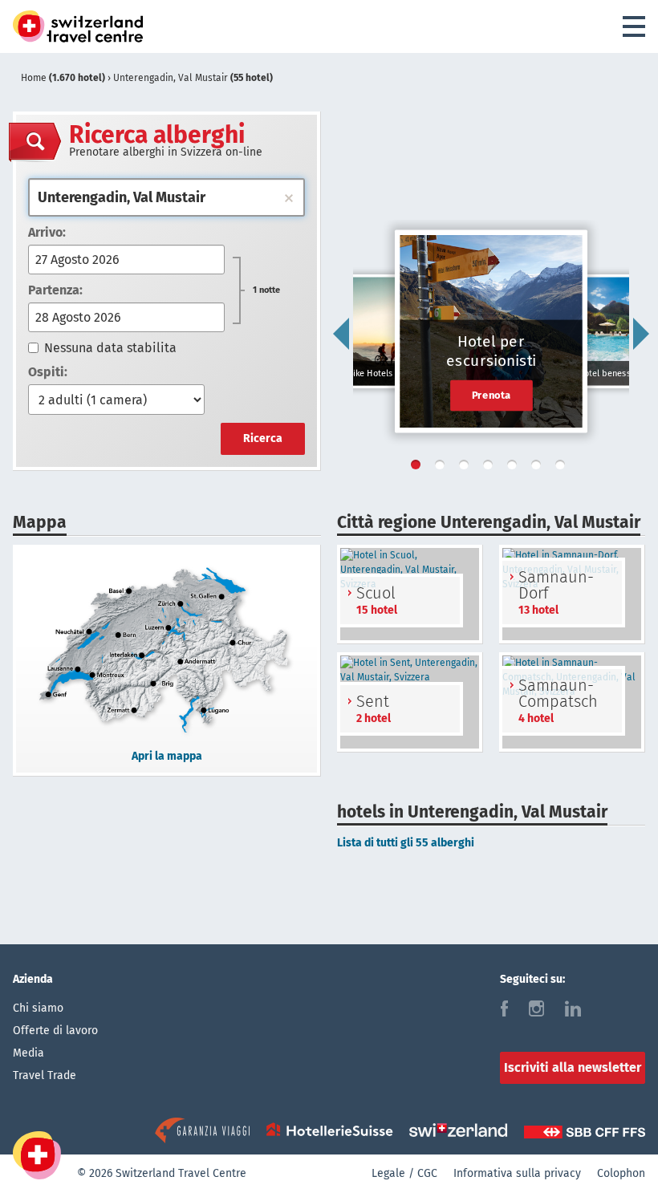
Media (28, 1053)
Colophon (621, 1173)
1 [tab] (419, 468)
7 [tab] (563, 468)
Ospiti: (47, 371)
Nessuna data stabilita (110, 347)
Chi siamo (38, 1008)
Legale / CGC (404, 1173)
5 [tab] (515, 468)
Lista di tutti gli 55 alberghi (405, 843)
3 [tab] (467, 468)
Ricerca (262, 438)
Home (63, 77)
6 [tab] (539, 468)
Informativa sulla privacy (517, 1173)
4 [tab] (491, 468)
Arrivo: (47, 232)
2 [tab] (443, 468)
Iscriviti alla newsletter (572, 1067)
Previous (341, 334)
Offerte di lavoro (55, 1030)
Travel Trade (44, 1075)
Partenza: (55, 290)
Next (641, 334)
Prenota (491, 394)
